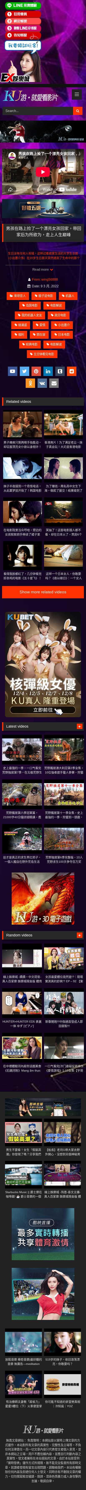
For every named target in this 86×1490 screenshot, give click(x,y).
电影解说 (56, 305)
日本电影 (64, 334)
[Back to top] (73, 1478)
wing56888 (49, 279)
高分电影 (60, 315)
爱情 (42, 325)
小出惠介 (64, 325)
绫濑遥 (22, 325)
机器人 (70, 296)
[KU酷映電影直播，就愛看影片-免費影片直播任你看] (35, 96)
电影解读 (56, 344)
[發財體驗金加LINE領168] (21, 81)
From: (36, 279)
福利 (21, 334)
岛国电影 (32, 305)
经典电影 (32, 344)
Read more (40, 269)
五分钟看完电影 (44, 354)
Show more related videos (43, 592)
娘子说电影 (45, 296)
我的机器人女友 (32, 315)
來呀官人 (20, 296)
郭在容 (41, 334)
